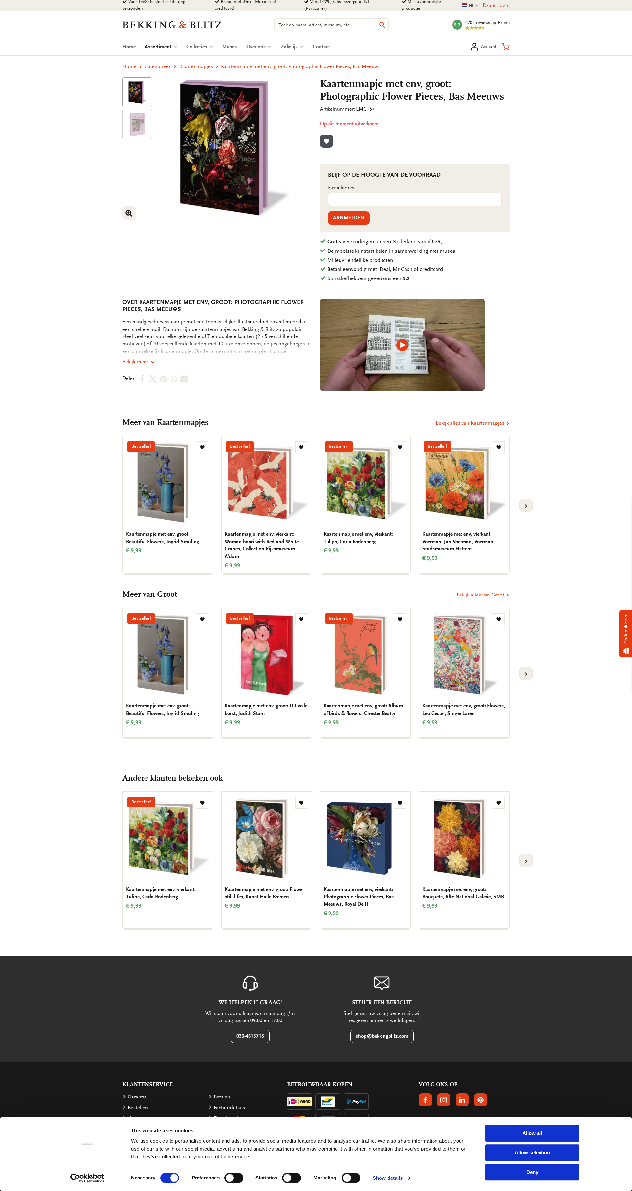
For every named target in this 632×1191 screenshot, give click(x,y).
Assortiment (161, 46)
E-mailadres (341, 188)
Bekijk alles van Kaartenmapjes (471, 423)
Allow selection (532, 1152)
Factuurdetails (229, 1108)
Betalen (222, 1097)
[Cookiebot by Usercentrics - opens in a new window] (87, 1178)
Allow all (532, 1133)
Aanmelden (348, 218)
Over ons (256, 46)
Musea (229, 46)
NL (470, 6)
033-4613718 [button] (250, 1036)
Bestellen (138, 1108)
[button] (506, 47)
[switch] (233, 1178)
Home (129, 46)
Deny (532, 1172)
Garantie (137, 1097)
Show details (388, 1178)
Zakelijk (290, 46)
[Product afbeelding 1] (137, 92)
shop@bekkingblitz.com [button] (382, 1036)
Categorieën (158, 66)
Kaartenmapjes (196, 66)
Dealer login (496, 5)
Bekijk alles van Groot (481, 595)
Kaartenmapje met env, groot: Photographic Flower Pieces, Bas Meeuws (301, 66)
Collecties (197, 46)
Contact (321, 46)
